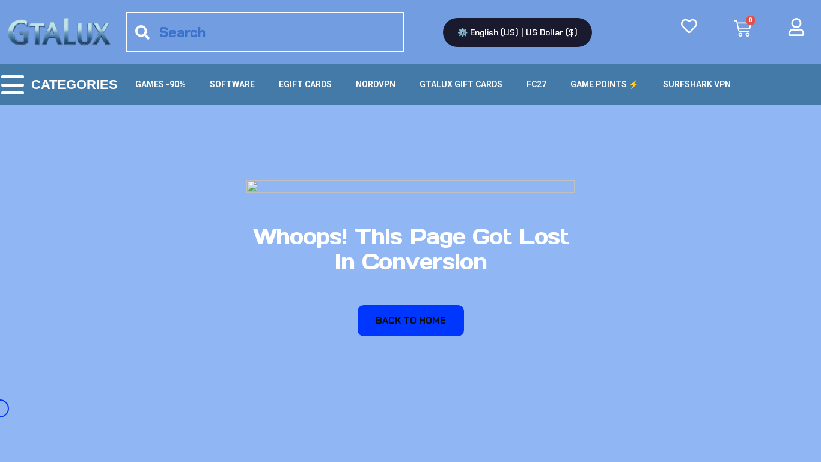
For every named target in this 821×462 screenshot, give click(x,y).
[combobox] (265, 32)
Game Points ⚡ (604, 84)
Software (232, 84)
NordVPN (375, 84)
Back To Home (411, 320)
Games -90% (160, 84)
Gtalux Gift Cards (461, 84)
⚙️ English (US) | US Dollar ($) (517, 32)
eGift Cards (305, 84)
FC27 (536, 84)
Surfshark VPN (697, 84)
